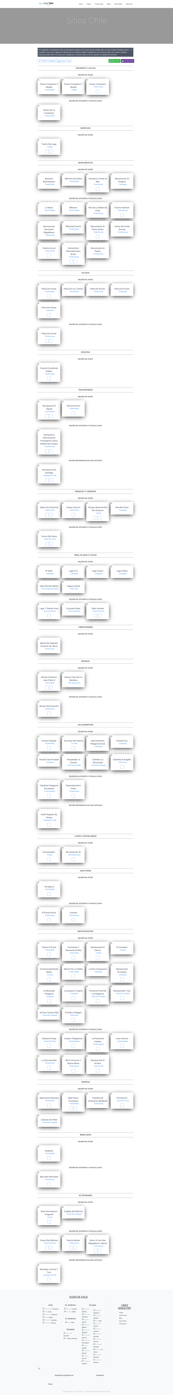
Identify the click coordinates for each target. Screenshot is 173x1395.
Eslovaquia (85, 1343)
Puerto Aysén (50, 374)
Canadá (74, 1309)
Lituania (95, 1331)
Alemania (85, 1317)
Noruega (96, 1336)
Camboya (55, 1309)
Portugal (96, 1347)
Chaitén (123, 950)
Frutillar (74, 90)
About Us (129, 4)
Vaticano (96, 1362)
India (49, 1312)
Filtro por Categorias (48, 61)
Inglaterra (96, 1313)
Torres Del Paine (50, 539)
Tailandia (54, 1320)
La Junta (74, 743)
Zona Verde (118, 4)
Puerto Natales (50, 210)
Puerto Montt (49, 90)
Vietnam (53, 1323)
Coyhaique (123, 184)
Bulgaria (84, 1332)
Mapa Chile (115, 61)
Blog (108, 4)
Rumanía (96, 1357)
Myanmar (54, 1314)
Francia (84, 1358)
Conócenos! (123, 1324)
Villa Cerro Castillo (74, 765)
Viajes (89, 4)
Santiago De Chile (49, 475)
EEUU (74, 1312)
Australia (66, 1335)
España (84, 1348)
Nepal (51, 1317)
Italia (100, 1321)
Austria (84, 1322)
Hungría (84, 1363)
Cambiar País (128, 61)
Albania (84, 1311)
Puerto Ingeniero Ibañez (49, 589)
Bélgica (84, 1327)
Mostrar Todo (65, 61)
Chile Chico (74, 589)
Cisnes (98, 513)
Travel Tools (99, 4)
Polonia (95, 1341)
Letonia (95, 1326)
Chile (72, 1322)
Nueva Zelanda (72, 1338)
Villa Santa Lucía (74, 683)
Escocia (84, 1337)
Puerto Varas (98, 87)
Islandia (95, 1318)
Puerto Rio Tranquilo (98, 765)
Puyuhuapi (123, 291)
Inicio (81, 4)
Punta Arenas (50, 116)
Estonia (84, 1353)
